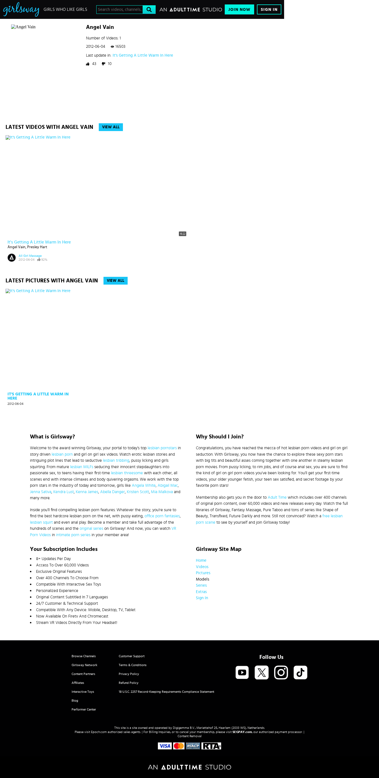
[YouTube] (242, 673)
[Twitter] (262, 673)
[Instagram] (281, 673)
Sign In (269, 9)
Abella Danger (112, 492)
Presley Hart (37, 247)
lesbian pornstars (162, 448)
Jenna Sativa (40, 492)
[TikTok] (300, 673)
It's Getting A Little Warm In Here (143, 55)
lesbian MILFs (81, 467)
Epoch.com (99, 732)
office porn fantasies (162, 516)
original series (91, 528)
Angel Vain (16, 247)
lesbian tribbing (116, 460)
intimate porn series (73, 535)
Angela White (144, 485)
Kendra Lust (63, 492)
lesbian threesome (127, 473)
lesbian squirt (41, 522)
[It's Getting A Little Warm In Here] (39, 339)
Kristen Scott (138, 492)
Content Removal (190, 736)
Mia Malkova (162, 492)
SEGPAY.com (242, 732)
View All (111, 127)
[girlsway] (21, 9)
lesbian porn (62, 454)
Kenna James (87, 492)
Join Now (239, 9)
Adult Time (277, 497)
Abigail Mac (168, 485)
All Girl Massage (30, 255)
